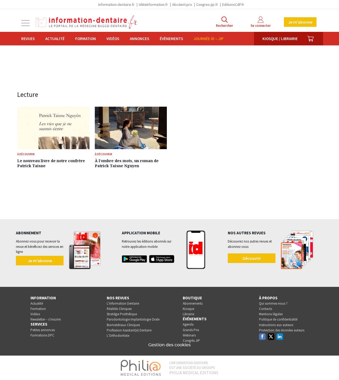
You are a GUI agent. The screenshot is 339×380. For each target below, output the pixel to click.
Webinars (189, 335)
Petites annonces (42, 330)
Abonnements (193, 303)
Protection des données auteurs (281, 330)
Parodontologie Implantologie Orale (133, 319)
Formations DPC (42, 335)
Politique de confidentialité (278, 319)
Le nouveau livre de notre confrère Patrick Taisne (51, 163)
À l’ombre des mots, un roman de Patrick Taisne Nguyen (127, 163)
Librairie (188, 314)
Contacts (265, 308)
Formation (85, 38)
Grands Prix (191, 330)
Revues (28, 38)
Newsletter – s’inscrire (45, 319)
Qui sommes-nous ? (273, 303)
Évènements (171, 38)
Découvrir (252, 258)
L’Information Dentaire (123, 303)
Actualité (55, 38)
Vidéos (112, 38)
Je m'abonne (300, 22)
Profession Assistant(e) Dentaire (129, 330)
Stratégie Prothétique (122, 314)
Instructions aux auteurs (276, 325)
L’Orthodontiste (118, 335)
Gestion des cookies (169, 345)
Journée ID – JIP (209, 38)
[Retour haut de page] (329, 366)
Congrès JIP (191, 340)
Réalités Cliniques (119, 308)
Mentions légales (271, 314)
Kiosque (188, 308)
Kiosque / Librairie (280, 38)
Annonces (139, 38)
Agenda (188, 324)
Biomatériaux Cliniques (123, 325)
